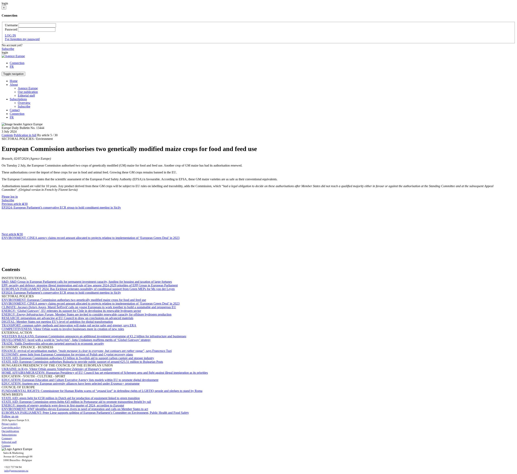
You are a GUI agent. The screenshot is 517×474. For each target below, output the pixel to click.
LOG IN (10, 35)
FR (12, 66)
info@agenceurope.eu (16, 470)
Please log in (10, 196)
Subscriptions (9, 434)
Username (11, 25)
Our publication (28, 92)
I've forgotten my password (22, 39)
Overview (24, 103)
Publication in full (25, 135)
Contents (7, 135)
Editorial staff (26, 95)
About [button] (14, 84)
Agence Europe (28, 88)
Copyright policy (11, 427)
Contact (15, 110)
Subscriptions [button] (18, 99)
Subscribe (8, 49)
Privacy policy (10, 423)
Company (7, 438)
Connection (17, 63)
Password (11, 29)
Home (14, 81)
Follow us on (10, 416)
